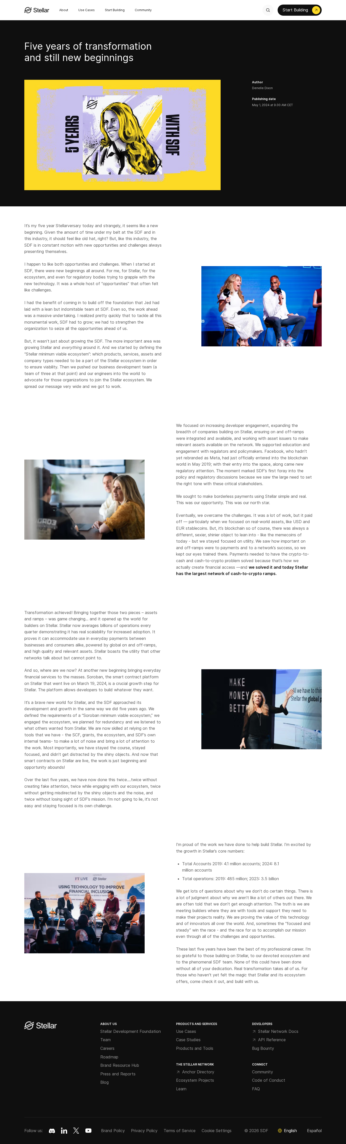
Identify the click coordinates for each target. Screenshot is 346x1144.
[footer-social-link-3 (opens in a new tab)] (88, 1131)
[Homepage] (40, 1025)
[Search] (268, 10)
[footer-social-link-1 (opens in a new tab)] (64, 1131)
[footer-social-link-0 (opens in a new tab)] (52, 1131)
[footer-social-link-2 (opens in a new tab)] (76, 1131)
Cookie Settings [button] (217, 1130)
